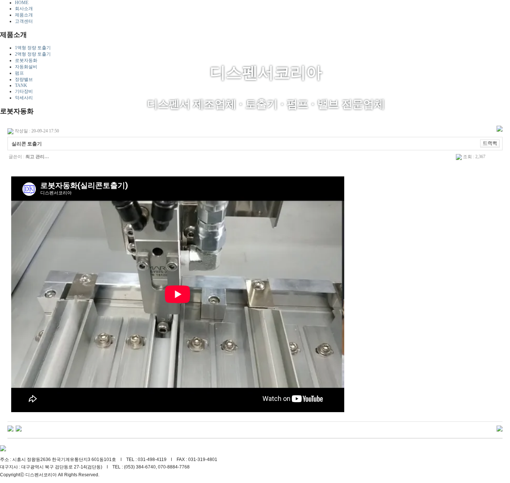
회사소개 (24, 8)
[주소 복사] (490, 143)
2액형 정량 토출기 (33, 54)
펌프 (19, 73)
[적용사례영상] (10, 428)
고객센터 (24, 21)
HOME (21, 2)
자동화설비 (26, 66)
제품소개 (24, 15)
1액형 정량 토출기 (33, 47)
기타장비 (24, 91)
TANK (21, 85)
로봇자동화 (26, 60)
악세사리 (24, 97)
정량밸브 (24, 79)
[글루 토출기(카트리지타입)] (19, 428)
